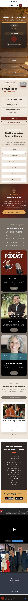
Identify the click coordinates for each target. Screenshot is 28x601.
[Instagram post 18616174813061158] (14, 529)
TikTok (14, 73)
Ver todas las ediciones (14, 122)
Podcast (13, 61)
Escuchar (14, 288)
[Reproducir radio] (14, 39)
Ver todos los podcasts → (19, 225)
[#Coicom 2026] (14, 558)
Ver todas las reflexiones (14, 397)
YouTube (14, 67)
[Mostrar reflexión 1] (12, 434)
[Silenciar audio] (14, 598)
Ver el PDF (14, 118)
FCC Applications (14, 582)
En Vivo (14, 54)
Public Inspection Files (14, 580)
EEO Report (14, 579)
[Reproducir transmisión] (2, 598)
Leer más (14, 430)
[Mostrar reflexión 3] (15, 434)
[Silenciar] (8, 44)
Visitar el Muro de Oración (14, 212)
